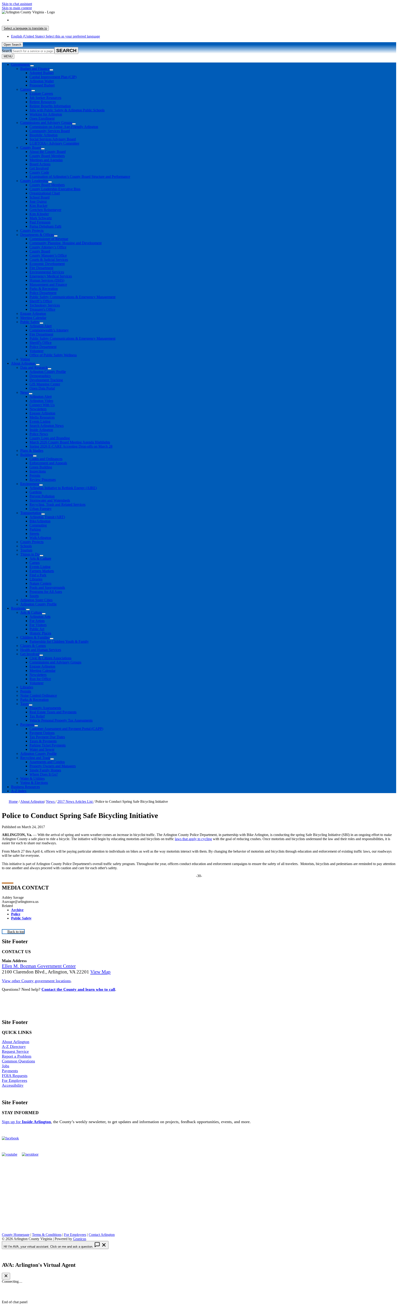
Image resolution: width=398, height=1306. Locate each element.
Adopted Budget (41, 73)
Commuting (38, 525)
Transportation (30, 513)
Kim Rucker (38, 206)
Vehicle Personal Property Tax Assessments (61, 720)
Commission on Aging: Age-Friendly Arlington (63, 127)
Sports (34, 596)
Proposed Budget (42, 85)
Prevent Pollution (42, 496)
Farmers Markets (41, 571)
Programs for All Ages (45, 592)
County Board (30, 147)
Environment (29, 484)
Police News (38, 434)
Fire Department (41, 268)
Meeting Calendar (33, 318)
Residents (18, 608)
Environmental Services (46, 272)
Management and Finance (48, 284)
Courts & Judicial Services (48, 260)
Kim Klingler (39, 214)
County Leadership (34, 181)
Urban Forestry (40, 509)
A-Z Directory (14, 1046)
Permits (34, 475)
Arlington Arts (39, 617)
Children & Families (35, 637)
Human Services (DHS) (46, 280)
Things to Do (30, 554)
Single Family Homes (45, 770)
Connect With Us (42, 405)
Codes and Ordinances (45, 459)
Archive (17, 910)
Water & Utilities (32, 778)
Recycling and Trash (35, 758)
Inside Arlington (41, 430)
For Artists (37, 621)
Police (15, 914)
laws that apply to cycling (193, 839)
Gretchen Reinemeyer (45, 210)
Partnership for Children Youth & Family (59, 641)
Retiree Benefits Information (50, 106)
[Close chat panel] (6, 1276)
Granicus (79, 1239)
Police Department (42, 293)
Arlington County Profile (47, 372)
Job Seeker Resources (45, 98)
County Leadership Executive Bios (54, 189)
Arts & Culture (40, 558)
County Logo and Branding (49, 438)
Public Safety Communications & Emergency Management (72, 297)
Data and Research (34, 367)
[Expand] (32, 65)
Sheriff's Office (40, 343)
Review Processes (42, 480)
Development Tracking (46, 380)
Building (26, 455)
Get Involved (39, 168)
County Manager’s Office (48, 255)
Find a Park (37, 575)
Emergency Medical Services (50, 276)
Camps (34, 563)
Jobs (5, 1066)
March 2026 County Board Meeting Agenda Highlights (69, 442)
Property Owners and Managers (52, 766)
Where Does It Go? (43, 774)
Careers (25, 89)
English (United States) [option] (55, 36)
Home (13, 801)
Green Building (40, 467)
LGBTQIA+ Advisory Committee (54, 143)
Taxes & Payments (43, 741)
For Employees (14, 1080)
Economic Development (47, 264)
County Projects (32, 230)
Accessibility (12, 1085)
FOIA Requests (14, 1075)
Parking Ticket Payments (47, 745)
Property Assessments (45, 708)
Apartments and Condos (47, 762)
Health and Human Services (40, 650)
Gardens (35, 492)
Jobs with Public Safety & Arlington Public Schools (67, 110)
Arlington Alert (40, 326)
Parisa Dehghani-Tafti (45, 226)
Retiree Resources (42, 102)
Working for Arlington (45, 114)
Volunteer (36, 351)
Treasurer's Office (42, 309)
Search (7, 51)
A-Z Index (18, 791)
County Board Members (47, 156)
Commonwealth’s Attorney (49, 330)
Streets (34, 533)
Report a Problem (16, 1056)
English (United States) (55, 20)
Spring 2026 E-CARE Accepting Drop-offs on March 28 (70, 446)
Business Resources (25, 787)
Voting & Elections (34, 783)
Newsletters (38, 409)
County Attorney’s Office (47, 247)
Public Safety (30, 322)
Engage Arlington (33, 313)
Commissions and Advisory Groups (46, 123)
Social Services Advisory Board (52, 139)
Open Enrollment (42, 118)
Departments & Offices (37, 235)
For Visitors (38, 625)
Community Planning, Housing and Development (65, 243)
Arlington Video (41, 401)
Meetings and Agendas (46, 160)
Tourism (26, 550)
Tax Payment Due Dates (47, 737)
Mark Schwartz (40, 218)
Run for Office (40, 679)
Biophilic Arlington (43, 135)
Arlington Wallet (41, 81)
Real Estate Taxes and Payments (52, 712)
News (24, 392)
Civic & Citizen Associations (50, 658)
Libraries (35, 579)
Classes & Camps (33, 646)
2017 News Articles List (75, 801)
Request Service (15, 1051)
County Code (39, 172)
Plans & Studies (31, 450)
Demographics (40, 376)
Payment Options (42, 733)
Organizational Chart (44, 193)
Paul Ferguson (39, 222)
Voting (25, 359)
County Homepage (15, 1235)
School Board (39, 197)
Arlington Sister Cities (36, 600)
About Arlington (23, 363)
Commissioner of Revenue (48, 239)
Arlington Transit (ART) (47, 517)
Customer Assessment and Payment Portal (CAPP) (66, 729)
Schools (26, 546)
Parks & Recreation (43, 289)
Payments (27, 724)
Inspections (37, 471)
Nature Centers (40, 583)
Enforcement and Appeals (48, 463)
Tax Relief (37, 716)
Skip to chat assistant (17, 4)
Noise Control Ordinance (38, 695)
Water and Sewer (41, 749)
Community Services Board (49, 131)
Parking (35, 529)
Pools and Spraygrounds (47, 587)
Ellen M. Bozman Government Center (39, 966)
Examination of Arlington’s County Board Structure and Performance (79, 176)
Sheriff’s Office (40, 301)
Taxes (24, 704)
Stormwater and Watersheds (49, 500)
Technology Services (44, 305)
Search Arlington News (46, 426)
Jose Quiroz (38, 201)
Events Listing (39, 421)
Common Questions (18, 1061)
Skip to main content (17, 8)
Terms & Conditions (46, 1235)
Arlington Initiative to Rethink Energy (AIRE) (63, 488)
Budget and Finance (35, 69)
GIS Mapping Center (44, 384)
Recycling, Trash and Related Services (57, 504)
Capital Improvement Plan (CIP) (52, 77)
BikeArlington (39, 521)
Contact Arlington (102, 1235)
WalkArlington (40, 538)
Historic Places (40, 633)
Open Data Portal (42, 388)
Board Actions (39, 164)
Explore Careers (41, 93)
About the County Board (47, 152)
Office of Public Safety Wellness (53, 355)
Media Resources (42, 417)
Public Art (36, 629)
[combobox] (25, 28)
